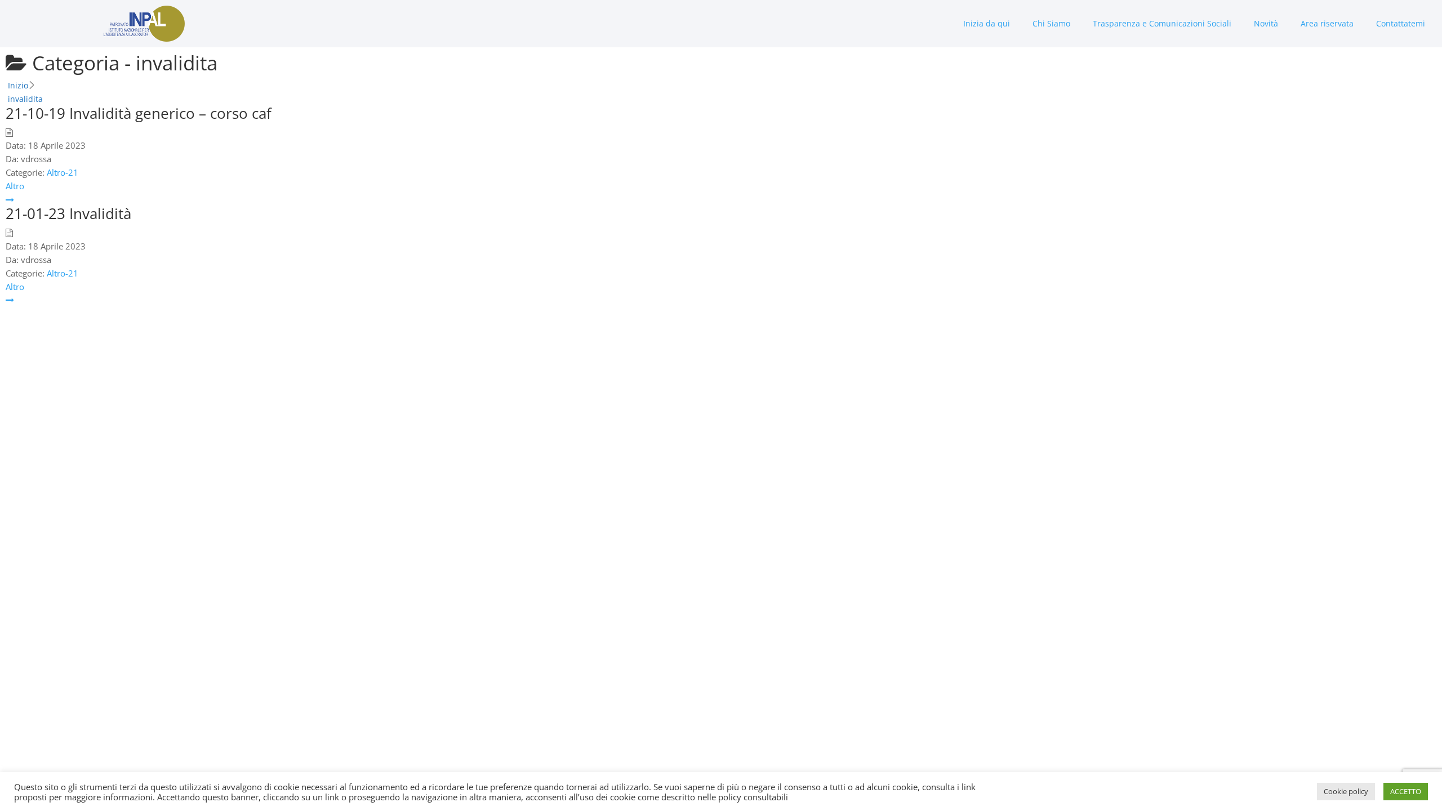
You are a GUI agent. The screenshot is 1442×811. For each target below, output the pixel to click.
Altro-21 (62, 172)
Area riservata (1327, 23)
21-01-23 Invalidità (68, 213)
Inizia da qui (986, 23)
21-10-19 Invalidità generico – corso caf (139, 113)
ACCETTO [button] (1405, 791)
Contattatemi (1400, 23)
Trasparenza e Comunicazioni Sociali (1162, 23)
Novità (1266, 23)
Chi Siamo (1051, 23)
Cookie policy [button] (1346, 791)
